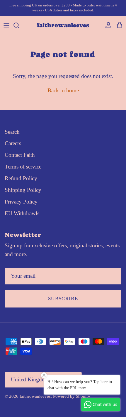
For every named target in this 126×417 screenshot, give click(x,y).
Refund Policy (21, 178)
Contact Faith (20, 155)
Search (12, 132)
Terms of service (23, 167)
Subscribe (63, 298)
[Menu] (6, 25)
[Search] (19, 25)
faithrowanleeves (35, 396)
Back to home (63, 90)
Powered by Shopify (71, 396)
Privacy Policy (21, 202)
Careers (13, 143)
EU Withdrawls (22, 213)
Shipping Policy (23, 190)
